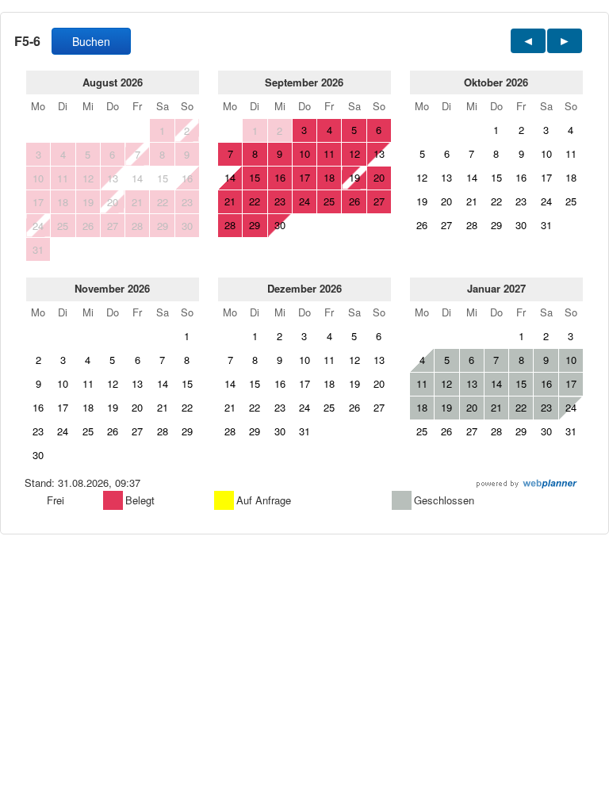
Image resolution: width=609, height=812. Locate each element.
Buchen (91, 41)
